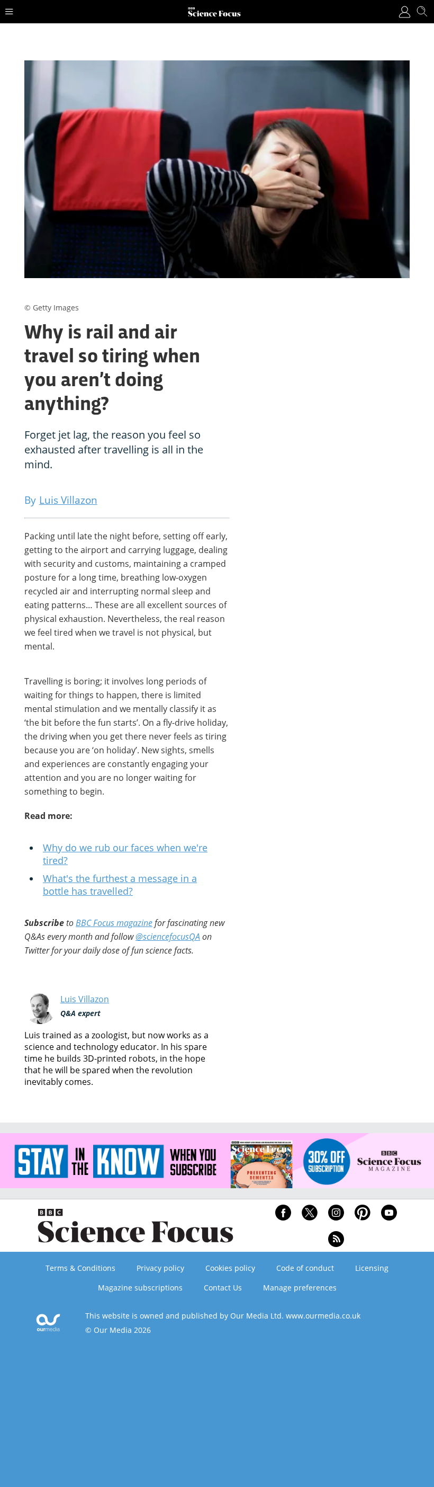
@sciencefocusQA (167, 936)
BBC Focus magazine (114, 923)
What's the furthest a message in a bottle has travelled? (120, 884)
